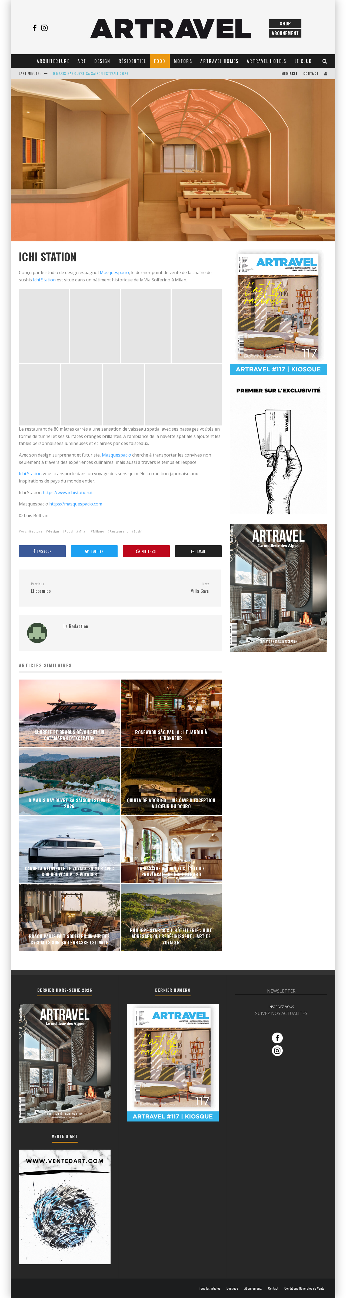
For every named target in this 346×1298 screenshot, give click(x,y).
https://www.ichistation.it (68, 492)
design (53, 531)
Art (82, 61)
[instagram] (44, 28)
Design (102, 61)
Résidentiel (132, 61)
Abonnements (253, 1288)
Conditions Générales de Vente (304, 1288)
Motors (183, 61)
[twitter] (54, 28)
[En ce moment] (278, 373)
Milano (98, 531)
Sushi (138, 531)
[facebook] (34, 28)
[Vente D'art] (65, 1263)
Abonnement (285, 33)
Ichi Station (44, 280)
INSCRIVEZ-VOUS (281, 1006)
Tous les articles (209, 1288)
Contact (311, 73)
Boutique (232, 1288)
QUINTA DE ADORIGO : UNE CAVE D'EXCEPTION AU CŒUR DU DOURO (106, 73)
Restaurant (119, 531)
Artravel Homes (219, 61)
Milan (83, 531)
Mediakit (289, 73)
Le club (303, 61)
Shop (285, 23)
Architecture (53, 61)
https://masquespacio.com (75, 504)
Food (160, 61)
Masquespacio (114, 272)
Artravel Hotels (267, 61)
